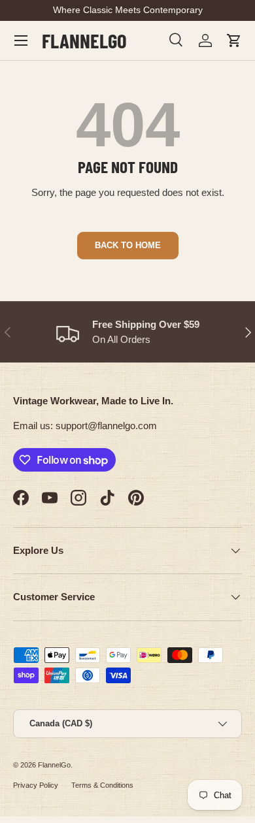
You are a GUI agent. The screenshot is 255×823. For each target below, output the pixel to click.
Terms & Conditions (102, 785)
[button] (234, 40)
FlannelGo (54, 765)
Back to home (128, 245)
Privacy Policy (35, 785)
